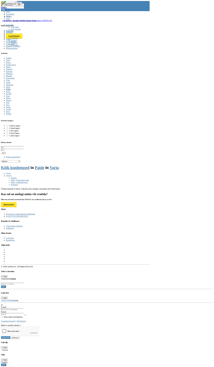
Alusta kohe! (9, 204)
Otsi (3, 287)
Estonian (14, 38)
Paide (8, 89)
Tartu (8, 60)
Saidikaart (10, 228)
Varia (54, 167)
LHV (8, 12)
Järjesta (14, 178)
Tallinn (8, 58)
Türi (7, 103)
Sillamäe (9, 74)
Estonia (5, 350)
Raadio (16, 21)
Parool (3, 312)
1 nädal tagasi (14, 128)
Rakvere (9, 71)
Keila (8, 91)
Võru (8, 80)
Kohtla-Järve (11, 65)
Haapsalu (9, 85)
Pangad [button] (4, 8)
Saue (8, 112)
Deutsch (14, 43)
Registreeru (10, 240)
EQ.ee (29, 21)
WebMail (22, 21)
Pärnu (8, 67)
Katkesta (15, 337)
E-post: (4, 307)
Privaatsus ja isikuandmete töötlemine (20, 214)
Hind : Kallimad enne (19, 182)
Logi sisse (15, 27)
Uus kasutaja (16, 29)
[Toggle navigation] (19, 4)
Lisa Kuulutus (14, 36)
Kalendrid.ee (37, 21)
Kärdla (8, 114)
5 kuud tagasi (14, 133)
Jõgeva (8, 100)
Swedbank (10, 14)
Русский (14, 45)
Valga (8, 83)
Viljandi (9, 69)
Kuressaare (10, 78)
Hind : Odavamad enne (20, 180)
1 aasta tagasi (14, 136)
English (14, 40)
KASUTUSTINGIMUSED (17, 216)
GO (3, 153)
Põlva (8, 98)
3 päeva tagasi (14, 126)
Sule (3, 365)
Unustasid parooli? (8, 321)
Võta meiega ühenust (14, 226)
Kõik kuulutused (13, 157)
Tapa (8, 96)
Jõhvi (8, 87)
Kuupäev (14, 185)
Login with (9, 300)
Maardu (9, 76)
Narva (8, 63)
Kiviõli (8, 94)
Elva (8, 105)
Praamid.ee (6, 21)
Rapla (8, 107)
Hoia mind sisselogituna (13, 317)
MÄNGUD (47, 21)
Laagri (8, 109)
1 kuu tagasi (13, 131)
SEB (8, 16)
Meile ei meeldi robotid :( (11, 325)
